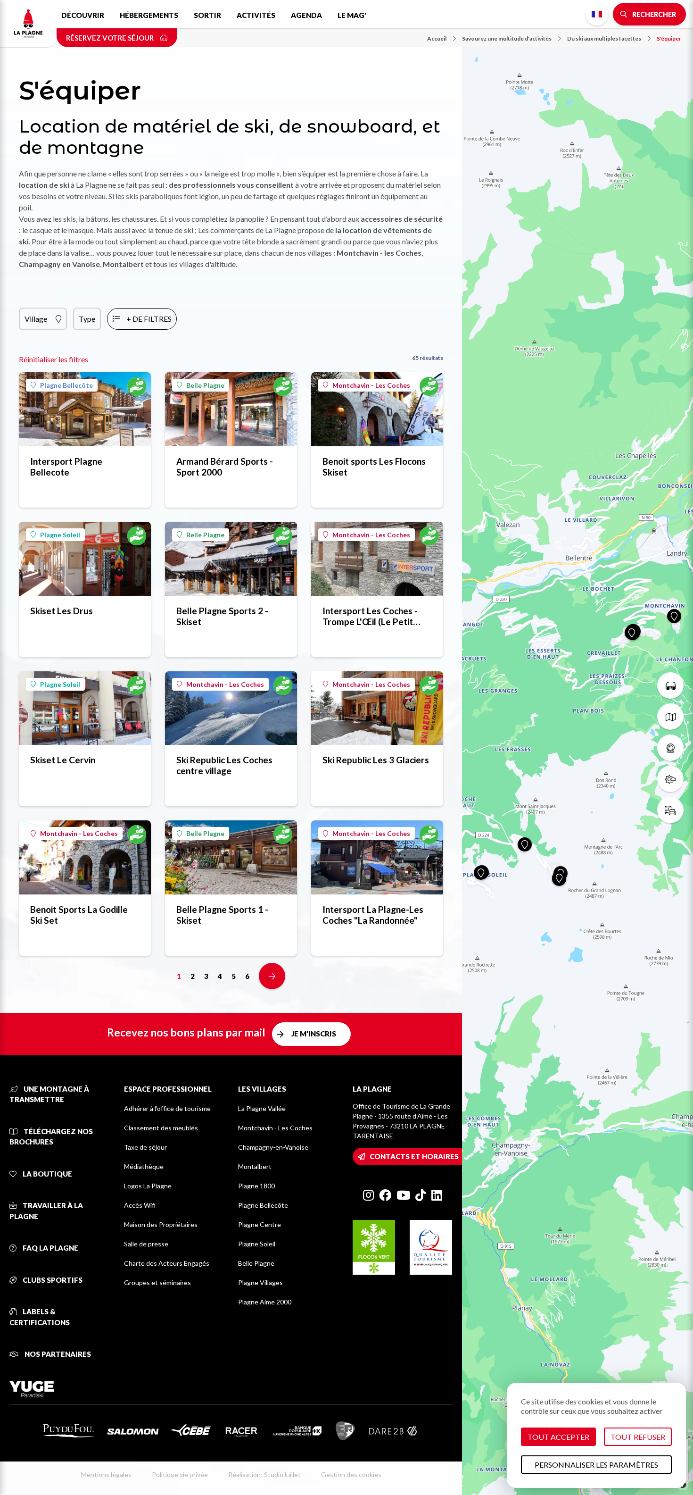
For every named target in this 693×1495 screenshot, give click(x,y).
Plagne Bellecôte (66, 385)
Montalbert (255, 1166)
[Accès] (670, 810)
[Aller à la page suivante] (272, 976)
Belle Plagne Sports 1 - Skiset (222, 915)
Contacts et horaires (414, 1156)
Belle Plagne (205, 385)
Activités (256, 15)
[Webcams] (670, 748)
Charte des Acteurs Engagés (166, 1263)
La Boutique (46, 1173)
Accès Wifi (140, 1205)
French (597, 14)
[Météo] (670, 779)
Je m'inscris (313, 1033)
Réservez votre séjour (110, 37)
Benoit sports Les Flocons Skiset (374, 466)
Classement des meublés (161, 1128)
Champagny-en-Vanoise (273, 1147)
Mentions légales (106, 1474)
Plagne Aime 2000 (264, 1302)
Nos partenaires (57, 1354)
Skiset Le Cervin (62, 759)
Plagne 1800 (256, 1186)
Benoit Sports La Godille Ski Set (79, 915)
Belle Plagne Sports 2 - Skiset (222, 616)
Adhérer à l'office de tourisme (167, 1108)
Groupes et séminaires (157, 1282)
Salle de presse (146, 1244)
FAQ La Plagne (49, 1248)
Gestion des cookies (351, 1474)
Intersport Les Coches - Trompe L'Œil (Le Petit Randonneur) (370, 616)
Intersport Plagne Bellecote (66, 466)
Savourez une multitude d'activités (507, 38)
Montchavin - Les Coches (371, 385)
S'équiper (669, 38)
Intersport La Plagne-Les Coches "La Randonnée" (372, 915)
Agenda (306, 15)
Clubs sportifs (51, 1280)
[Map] (577, 747)
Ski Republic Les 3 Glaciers (375, 759)
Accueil (436, 38)
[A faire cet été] (670, 685)
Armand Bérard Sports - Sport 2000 (224, 466)
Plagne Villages (260, 1282)
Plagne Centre (259, 1224)
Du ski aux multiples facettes (604, 38)
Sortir (207, 15)
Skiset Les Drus (61, 610)
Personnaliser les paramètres (596, 1464)
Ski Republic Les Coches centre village (224, 765)
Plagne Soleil (60, 535)
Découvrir (82, 15)
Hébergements (149, 15)
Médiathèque (144, 1166)
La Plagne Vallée (262, 1108)
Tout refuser (637, 1436)
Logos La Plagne (148, 1186)
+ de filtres (149, 318)
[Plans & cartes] (670, 716)
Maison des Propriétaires (161, 1224)
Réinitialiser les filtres (53, 359)
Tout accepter (558, 1436)
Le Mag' (352, 15)
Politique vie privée (180, 1474)
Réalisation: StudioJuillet (264, 1474)
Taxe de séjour (145, 1147)
